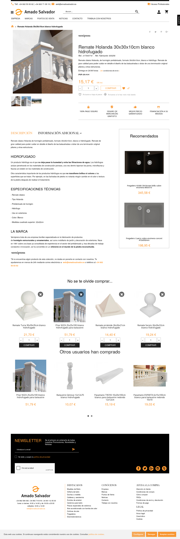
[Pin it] (161, 31)
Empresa (15, 18)
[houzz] (164, 467)
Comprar (110, 88)
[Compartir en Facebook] (150, 31)
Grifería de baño (73, 492)
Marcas (29, 18)
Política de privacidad (144, 510)
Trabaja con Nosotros (99, 18)
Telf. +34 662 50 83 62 (22, 4)
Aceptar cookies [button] (167, 534)
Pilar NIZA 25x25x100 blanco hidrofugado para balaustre (69, 326)
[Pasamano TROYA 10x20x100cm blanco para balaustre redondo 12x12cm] (110, 376)
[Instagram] (157, 467)
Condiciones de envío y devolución (149, 500)
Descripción (21, 133)
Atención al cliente (143, 489)
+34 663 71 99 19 (42, 4)
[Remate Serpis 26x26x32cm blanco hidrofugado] (150, 305)
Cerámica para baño (74, 503)
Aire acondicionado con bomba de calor (82, 508)
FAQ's (138, 497)
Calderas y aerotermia (75, 497)
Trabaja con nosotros (110, 503)
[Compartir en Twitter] (155, 31)
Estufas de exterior (74, 500)
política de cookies (96, 534)
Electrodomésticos (74, 516)
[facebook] (138, 467)
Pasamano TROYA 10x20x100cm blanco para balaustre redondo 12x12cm (110, 397)
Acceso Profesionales (158, 4)
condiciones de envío (111, 70)
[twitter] (145, 467)
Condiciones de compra (145, 492)
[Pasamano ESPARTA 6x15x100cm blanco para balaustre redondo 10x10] (149, 376)
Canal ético (140, 516)
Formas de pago (142, 503)
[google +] (151, 467)
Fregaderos (71, 514)
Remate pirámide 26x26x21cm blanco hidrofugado (110, 326)
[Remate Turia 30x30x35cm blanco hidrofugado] (29, 305)
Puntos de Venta (45, 18)
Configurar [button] (138, 534)
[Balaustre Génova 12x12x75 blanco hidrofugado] (70, 376)
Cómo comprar (142, 494)
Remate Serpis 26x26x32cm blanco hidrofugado (150, 326)
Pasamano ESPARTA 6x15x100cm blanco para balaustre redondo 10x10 (149, 397)
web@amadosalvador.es (74, 262)
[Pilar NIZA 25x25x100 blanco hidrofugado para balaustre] (69, 305)
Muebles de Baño (73, 489)
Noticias (63, 18)
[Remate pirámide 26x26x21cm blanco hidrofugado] (110, 305)
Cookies (139, 519)
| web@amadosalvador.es (63, 4)
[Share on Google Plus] (167, 31)
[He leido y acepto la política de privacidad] (16, 457)
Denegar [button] (151, 534)
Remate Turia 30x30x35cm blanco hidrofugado (29, 326)
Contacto (77, 18)
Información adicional (60, 133)
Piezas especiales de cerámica (79, 505)
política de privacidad (42, 457)
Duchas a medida (73, 494)
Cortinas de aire (73, 511)
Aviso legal (140, 513)
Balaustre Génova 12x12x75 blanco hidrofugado (70, 396)
